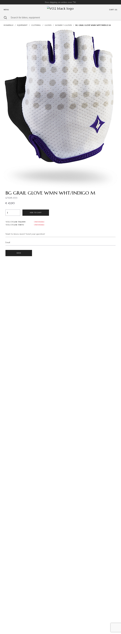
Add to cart (36, 213)
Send (19, 253)
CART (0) (113, 10)
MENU (6, 10)
